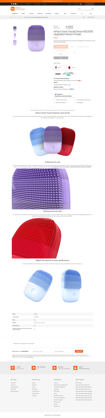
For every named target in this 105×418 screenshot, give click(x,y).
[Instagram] (13, 4)
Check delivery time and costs (83, 46)
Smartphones (15, 13)
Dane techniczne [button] (91, 17)
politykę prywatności (30, 357)
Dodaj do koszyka (61, 46)
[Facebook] (11, 4)
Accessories (73, 13)
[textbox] (86, 8)
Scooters (32, 13)
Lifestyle (57, 13)
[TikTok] (17, 4)
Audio (65, 13)
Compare (72, 46)
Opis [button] (84, 17)
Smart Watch (48, 13)
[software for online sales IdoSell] (52, 415)
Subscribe (79, 351)
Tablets (23, 13)
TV (81, 13)
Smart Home (40, 13)
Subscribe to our (20, 351)
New (91, 13)
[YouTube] (15, 4)
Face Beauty (20, 17)
